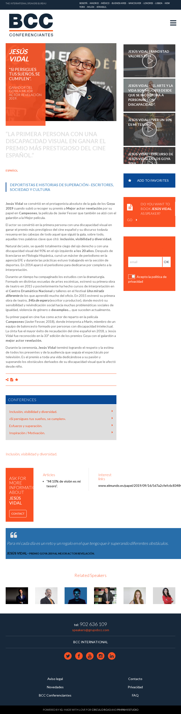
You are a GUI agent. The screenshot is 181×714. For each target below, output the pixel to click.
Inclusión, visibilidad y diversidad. (33, 412)
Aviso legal (55, 679)
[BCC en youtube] (90, 656)
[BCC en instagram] (101, 656)
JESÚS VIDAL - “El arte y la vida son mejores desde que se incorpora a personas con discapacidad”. (150, 93)
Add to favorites (153, 180)
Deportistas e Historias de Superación (49, 184)
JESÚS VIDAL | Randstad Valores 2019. (148, 52)
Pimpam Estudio (127, 709)
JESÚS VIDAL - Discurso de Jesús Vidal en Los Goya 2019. (150, 157)
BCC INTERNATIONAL (90, 642)
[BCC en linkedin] (111, 656)
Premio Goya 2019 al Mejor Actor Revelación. (62, 553)
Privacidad (135, 687)
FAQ (135, 695)
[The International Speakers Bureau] (34, 25)
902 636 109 (93, 624)
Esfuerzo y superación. (25, 426)
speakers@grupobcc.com (90, 630)
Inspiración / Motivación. (27, 433)
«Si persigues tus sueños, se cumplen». (37, 419)
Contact (18, 513)
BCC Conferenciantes (55, 695)
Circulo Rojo (101, 709)
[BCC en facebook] (79, 656)
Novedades (55, 687)
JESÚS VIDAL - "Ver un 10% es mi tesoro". (150, 121)
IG (61, 709)
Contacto (135, 679)
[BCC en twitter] (68, 656)
